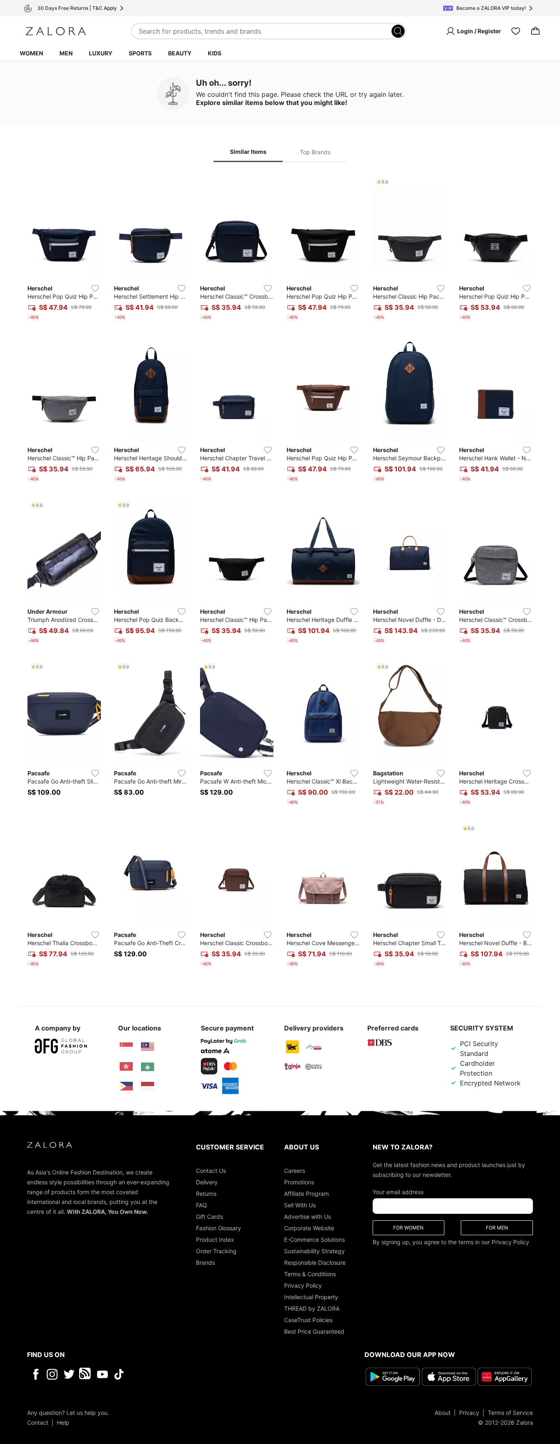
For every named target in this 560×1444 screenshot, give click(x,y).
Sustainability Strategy (314, 1251)
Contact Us (211, 1170)
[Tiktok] (172, 1374)
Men (66, 53)
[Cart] (535, 31)
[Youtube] (102, 1374)
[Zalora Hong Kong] (126, 1066)
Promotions (299, 1182)
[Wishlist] (516, 31)
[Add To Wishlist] (95, 288)
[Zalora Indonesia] (147, 1086)
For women (408, 1228)
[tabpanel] (280, 572)
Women (31, 53)
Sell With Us (300, 1205)
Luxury (100, 53)
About (443, 1412)
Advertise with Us (307, 1216)
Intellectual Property (311, 1296)
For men (497, 1228)
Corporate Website (309, 1228)
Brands (205, 1262)
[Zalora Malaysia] (147, 1047)
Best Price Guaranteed (314, 1331)
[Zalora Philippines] (126, 1086)
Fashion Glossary (218, 1228)
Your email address (398, 1191)
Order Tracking (216, 1251)
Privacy (469, 1412)
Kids (214, 53)
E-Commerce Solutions (314, 1239)
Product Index (215, 1239)
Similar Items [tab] (248, 151)
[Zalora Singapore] (126, 1047)
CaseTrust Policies (308, 1319)
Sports (140, 53)
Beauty (179, 53)
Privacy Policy (303, 1285)
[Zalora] (56, 31)
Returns (206, 1193)
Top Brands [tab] (315, 152)
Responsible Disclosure (315, 1262)
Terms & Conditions (310, 1273)
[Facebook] (35, 1374)
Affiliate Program (306, 1193)
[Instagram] (52, 1374)
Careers (294, 1170)
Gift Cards (209, 1216)
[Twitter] (69, 1374)
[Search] (398, 31)
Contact (37, 1422)
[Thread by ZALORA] (85, 1374)
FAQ (201, 1205)
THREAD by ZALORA (311, 1308)
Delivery (207, 1182)
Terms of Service (510, 1412)
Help (63, 1422)
